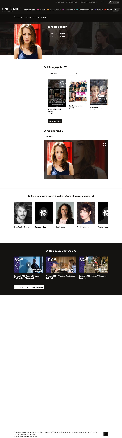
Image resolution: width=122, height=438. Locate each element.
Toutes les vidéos (37, 287)
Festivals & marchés (55, 9)
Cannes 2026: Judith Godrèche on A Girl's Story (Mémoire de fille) (93, 277)
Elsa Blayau (60, 227)
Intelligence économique (86, 9)
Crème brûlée (96, 108)
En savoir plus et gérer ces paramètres (25, 436)
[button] (104, 145)
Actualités (42, 9)
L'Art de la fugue (76, 106)
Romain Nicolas (41, 227)
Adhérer (109, 9)
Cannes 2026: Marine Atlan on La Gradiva (60, 277)
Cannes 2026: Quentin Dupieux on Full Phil (28, 277)
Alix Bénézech (83, 227)
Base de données (70, 9)
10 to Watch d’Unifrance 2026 (89, 2)
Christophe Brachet (22, 227)
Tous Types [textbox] (53, 73)
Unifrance (100, 9)
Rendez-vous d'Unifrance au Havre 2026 (66, 2)
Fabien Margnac (104, 227)
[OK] (106, 434)
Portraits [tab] (49, 136)
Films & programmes (29, 9)
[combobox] (63, 73)
